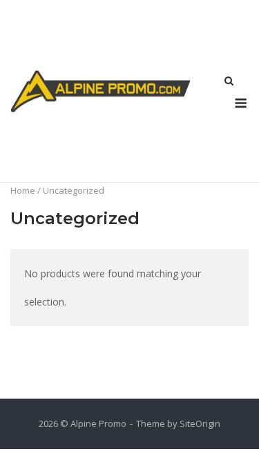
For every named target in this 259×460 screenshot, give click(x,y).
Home (22, 190)
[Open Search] (229, 82)
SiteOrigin (200, 423)
